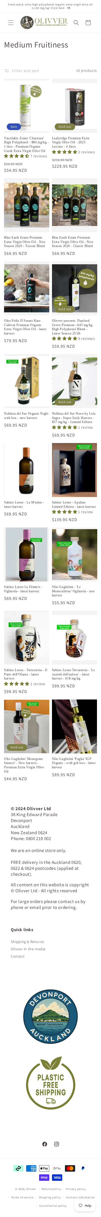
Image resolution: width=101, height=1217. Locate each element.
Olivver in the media (28, 948)
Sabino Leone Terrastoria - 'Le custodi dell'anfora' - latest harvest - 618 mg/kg (73, 674)
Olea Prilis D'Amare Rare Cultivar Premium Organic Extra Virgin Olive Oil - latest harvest (25, 327)
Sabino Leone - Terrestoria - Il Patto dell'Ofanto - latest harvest (25, 674)
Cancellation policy (53, 1206)
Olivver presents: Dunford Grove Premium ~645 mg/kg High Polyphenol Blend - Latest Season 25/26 (72, 327)
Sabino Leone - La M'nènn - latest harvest (24, 505)
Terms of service (22, 1197)
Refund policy (51, 1189)
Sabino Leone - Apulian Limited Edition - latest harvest (74, 505)
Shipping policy (50, 1197)
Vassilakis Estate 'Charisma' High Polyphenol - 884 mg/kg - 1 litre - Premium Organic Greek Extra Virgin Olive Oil (26, 144)
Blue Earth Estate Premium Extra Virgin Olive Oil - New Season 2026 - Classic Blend (73, 242)
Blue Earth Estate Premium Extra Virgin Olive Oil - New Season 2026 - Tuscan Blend (25, 242)
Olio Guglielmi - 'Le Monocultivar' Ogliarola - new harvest (73, 591)
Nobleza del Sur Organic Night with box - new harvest (26, 416)
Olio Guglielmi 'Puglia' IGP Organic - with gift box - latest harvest (74, 763)
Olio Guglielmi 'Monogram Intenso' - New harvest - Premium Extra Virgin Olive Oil (24, 765)
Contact (18, 956)
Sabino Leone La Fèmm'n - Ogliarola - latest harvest (23, 589)
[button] (11, 23)
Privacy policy (76, 1189)
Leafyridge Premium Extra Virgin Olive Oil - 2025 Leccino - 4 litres (70, 142)
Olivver (31, 1189)
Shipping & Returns (27, 941)
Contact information (80, 1197)
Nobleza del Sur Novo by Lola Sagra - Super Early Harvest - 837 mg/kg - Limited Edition (74, 418)
